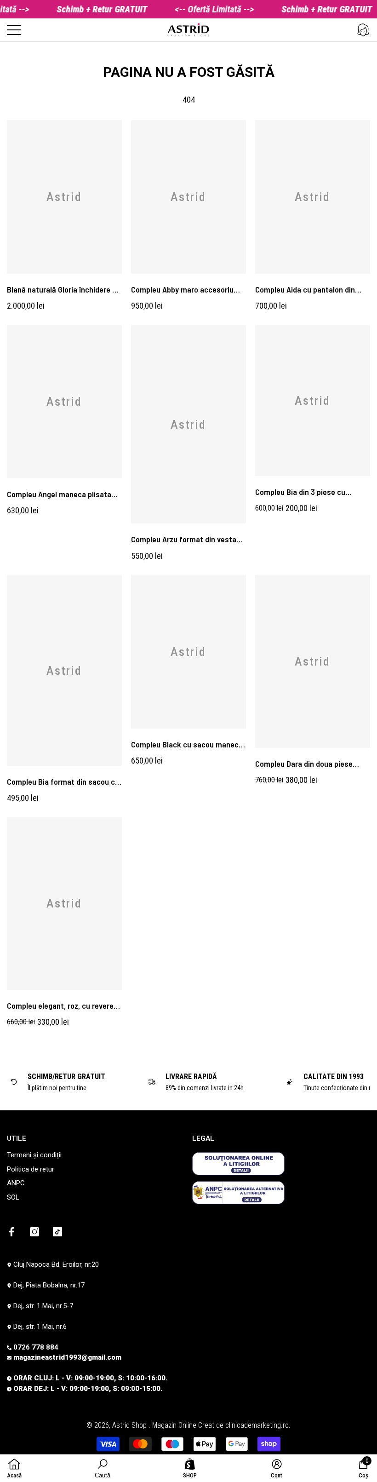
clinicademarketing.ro (257, 1425)
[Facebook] (11, 1231)
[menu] (14, 30)
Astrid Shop (130, 1425)
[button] (363, 30)
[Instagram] (34, 1231)
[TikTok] (57, 1231)
